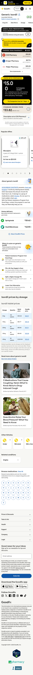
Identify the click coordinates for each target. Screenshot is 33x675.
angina (4, 190)
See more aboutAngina (8, 359)
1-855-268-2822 (8, 636)
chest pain (28, 187)
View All (20, 471)
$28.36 (27, 322)
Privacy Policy (15, 569)
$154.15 (27, 339)
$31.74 (27, 327)
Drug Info (5, 23)
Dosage (23, 23)
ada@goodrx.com (20, 636)
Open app (27, 3)
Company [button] (4, 534)
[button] (2, 3)
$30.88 (27, 333)
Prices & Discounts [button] (7, 514)
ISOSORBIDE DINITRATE (10, 187)
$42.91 (27, 316)
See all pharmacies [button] (15, 71)
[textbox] (16, 556)
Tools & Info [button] (5, 519)
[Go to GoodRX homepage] (5, 8)
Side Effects (14, 23)
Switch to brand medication (9, 19)
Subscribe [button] (22, 576)
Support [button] (4, 529)
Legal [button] (3, 539)
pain (15, 198)
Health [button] (3, 524)
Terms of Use (19, 568)
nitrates (16, 196)
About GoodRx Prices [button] (18, 234)
